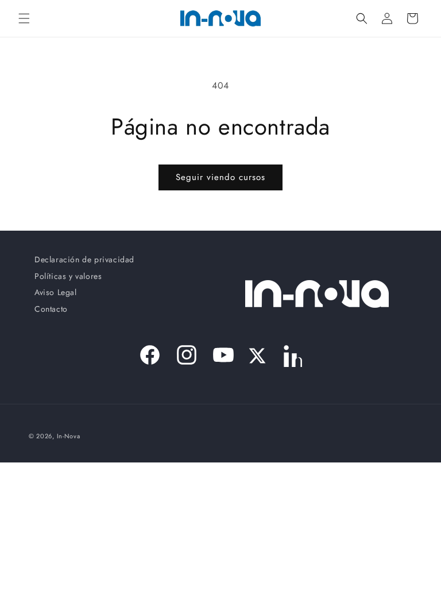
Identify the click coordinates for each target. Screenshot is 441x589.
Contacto (51, 309)
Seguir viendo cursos (220, 177)
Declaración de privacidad (84, 262)
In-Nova (68, 436)
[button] (24, 18)
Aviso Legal (55, 292)
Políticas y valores (68, 276)
